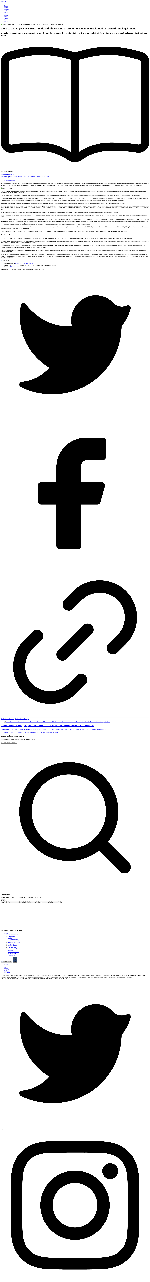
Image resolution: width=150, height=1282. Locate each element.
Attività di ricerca (14, 266)
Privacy (6, 968)
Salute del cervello (13, 949)
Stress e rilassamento (13, 952)
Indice (6, 7)
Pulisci (3, 900)
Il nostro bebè (11, 944)
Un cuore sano (12, 953)
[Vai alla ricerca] (6, 962)
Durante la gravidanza (14, 942)
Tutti (2, 902)
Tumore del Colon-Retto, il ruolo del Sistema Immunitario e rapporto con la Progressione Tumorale (31, 732)
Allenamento (11, 936)
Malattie (6, 9)
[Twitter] (75, 1127)
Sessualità (10, 950)
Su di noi (6, 971)
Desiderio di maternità (14, 941)
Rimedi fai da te (12, 947)
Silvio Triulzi (18, 263)
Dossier (6, 6)
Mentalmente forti (12, 945)
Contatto (6, 966)
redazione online (28, 263)
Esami (6, 12)
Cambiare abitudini (13, 939)
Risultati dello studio (9, 180)
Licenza (6, 964)
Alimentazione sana (13, 934)
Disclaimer (7, 972)
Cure (5, 10)
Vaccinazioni (11, 955)
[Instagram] (2, 1130)
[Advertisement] (75, 916)
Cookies (6, 969)
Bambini (10, 938)
